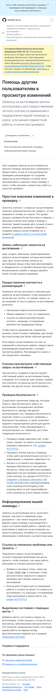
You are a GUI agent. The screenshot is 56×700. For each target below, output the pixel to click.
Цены (39, 687)
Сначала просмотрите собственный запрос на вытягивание (26, 365)
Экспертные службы (11, 690)
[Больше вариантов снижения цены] (33, 135)
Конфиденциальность (12, 687)
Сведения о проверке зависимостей (26, 479)
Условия (26, 684)
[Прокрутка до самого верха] (50, 694)
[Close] (48, 4)
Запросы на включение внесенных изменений (28, 26)
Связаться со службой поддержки (21, 664)
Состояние (29, 687)
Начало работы (14, 34)
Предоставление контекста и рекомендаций (22, 284)
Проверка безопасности (18, 395)
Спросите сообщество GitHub (18, 660)
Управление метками (13, 636)
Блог (26, 690)
